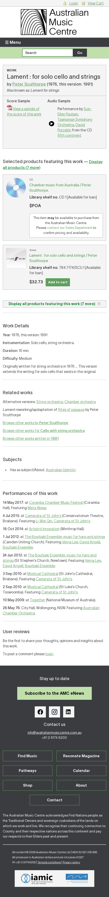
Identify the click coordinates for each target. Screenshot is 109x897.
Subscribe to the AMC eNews (54, 693)
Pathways (28, 771)
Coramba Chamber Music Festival (56, 503)
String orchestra (49, 402)
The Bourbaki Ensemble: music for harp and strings (65, 537)
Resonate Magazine (81, 756)
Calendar (81, 771)
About (81, 785)
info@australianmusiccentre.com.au (55, 732)
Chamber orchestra (80, 402)
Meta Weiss (37, 508)
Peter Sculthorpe (29, 84)
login (49, 654)
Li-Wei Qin (44, 521)
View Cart (96, 3)
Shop (27, 785)
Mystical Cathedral (42, 574)
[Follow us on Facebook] (40, 711)
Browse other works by (35, 423)
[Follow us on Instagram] (54, 711)
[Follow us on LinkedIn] (68, 711)
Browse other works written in (31, 438)
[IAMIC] (37, 878)
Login (73, 3)
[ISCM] (77, 878)
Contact (54, 800)
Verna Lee (70, 542)
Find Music (27, 756)
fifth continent (69, 135)
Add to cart (57, 282)
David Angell (90, 542)
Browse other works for (44, 431)
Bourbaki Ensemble (18, 547)
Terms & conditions (49, 862)
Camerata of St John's (43, 516)
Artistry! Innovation (44, 529)
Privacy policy (71, 862)
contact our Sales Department (69, 228)
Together (37, 600)
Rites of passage (71, 410)
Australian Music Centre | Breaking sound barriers (54, 22)
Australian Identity (61, 470)
